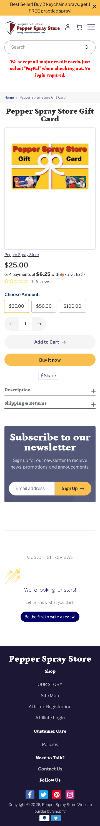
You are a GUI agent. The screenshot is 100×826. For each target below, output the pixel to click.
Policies (50, 744)
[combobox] (41, 47)
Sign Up (70, 488)
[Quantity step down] (11, 324)
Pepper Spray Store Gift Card (42, 97)
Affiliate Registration (50, 706)
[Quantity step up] (39, 324)
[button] (50, 274)
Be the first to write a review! (50, 616)
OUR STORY (50, 684)
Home (9, 97)
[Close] (94, 6)
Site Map (50, 695)
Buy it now (50, 360)
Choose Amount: (22, 294)
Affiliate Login (50, 717)
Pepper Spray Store (21, 254)
